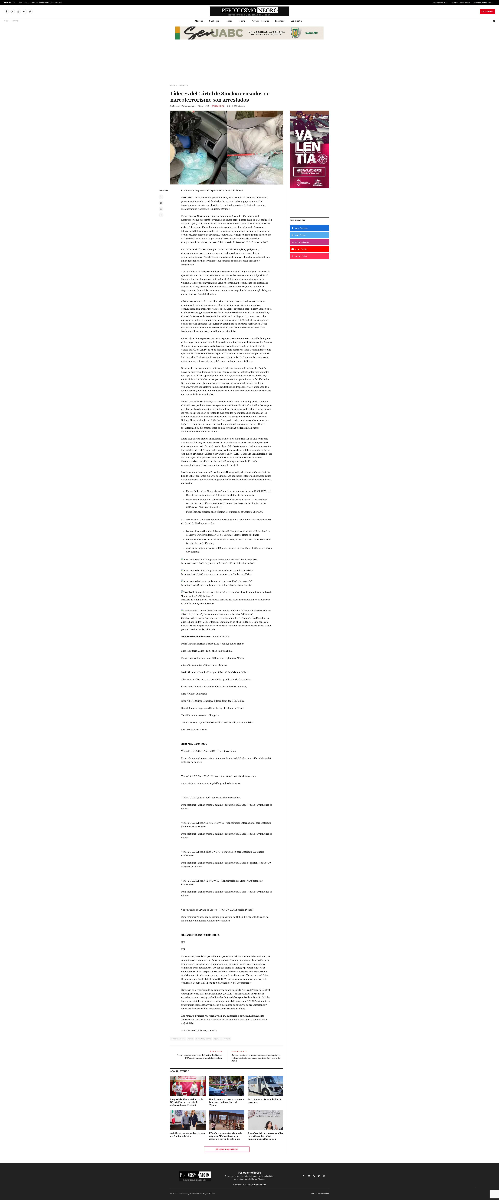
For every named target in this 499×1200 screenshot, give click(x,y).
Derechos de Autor (440, 3)
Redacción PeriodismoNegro (184, 106)
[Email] (161, 214)
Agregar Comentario (227, 1149)
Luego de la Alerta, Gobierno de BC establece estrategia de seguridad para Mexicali (186, 1102)
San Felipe (214, 21)
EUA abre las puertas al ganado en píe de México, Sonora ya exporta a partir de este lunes (51, 3)
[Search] (494, 21)
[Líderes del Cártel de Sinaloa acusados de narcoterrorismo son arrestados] (226, 147)
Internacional (218, 106)
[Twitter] (161, 202)
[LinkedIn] (161, 208)
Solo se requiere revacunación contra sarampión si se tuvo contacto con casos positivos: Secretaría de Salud (255, 1058)
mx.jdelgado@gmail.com (255, 1184)
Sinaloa (217, 1039)
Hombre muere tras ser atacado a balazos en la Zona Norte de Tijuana (226, 1102)
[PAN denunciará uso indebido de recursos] (265, 1086)
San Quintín (296, 21)
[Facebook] (161, 196)
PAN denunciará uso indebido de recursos (264, 1100)
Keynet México (209, 1193)
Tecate (228, 21)
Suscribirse (487, 11)
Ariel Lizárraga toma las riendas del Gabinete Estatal (187, 1134)
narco (190, 1039)
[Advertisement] (249, 64)
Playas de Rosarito (260, 21)
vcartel (227, 1039)
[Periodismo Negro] (250, 11)
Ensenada (279, 21)
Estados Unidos (178, 1039)
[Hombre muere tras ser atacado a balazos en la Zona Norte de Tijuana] (227, 1086)
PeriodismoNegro (203, 1039)
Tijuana (241, 21)
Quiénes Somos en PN (461, 3)
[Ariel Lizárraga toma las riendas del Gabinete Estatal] (188, 1120)
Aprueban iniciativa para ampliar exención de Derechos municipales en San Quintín (265, 1136)
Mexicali (199, 21)
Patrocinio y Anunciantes (483, 3)
